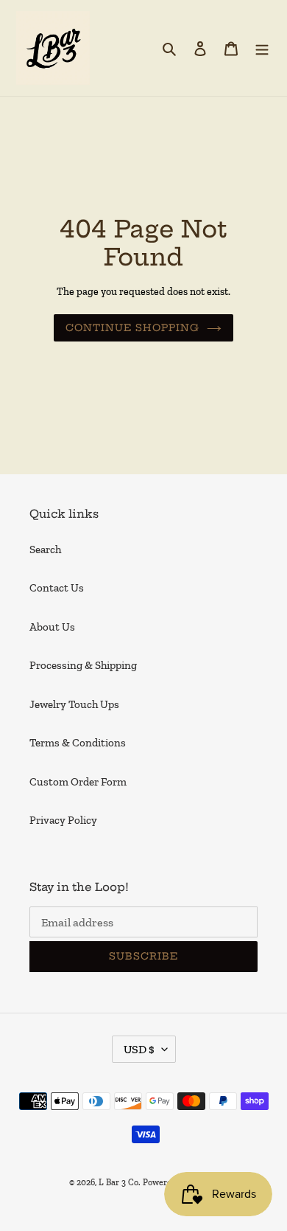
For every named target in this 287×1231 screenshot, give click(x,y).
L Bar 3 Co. (120, 1182)
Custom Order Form (78, 781)
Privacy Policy (63, 820)
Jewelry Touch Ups (74, 704)
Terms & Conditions (77, 742)
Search (45, 549)
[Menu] (262, 48)
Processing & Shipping (83, 665)
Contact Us (56, 587)
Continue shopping (132, 327)
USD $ (139, 1049)
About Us (52, 627)
